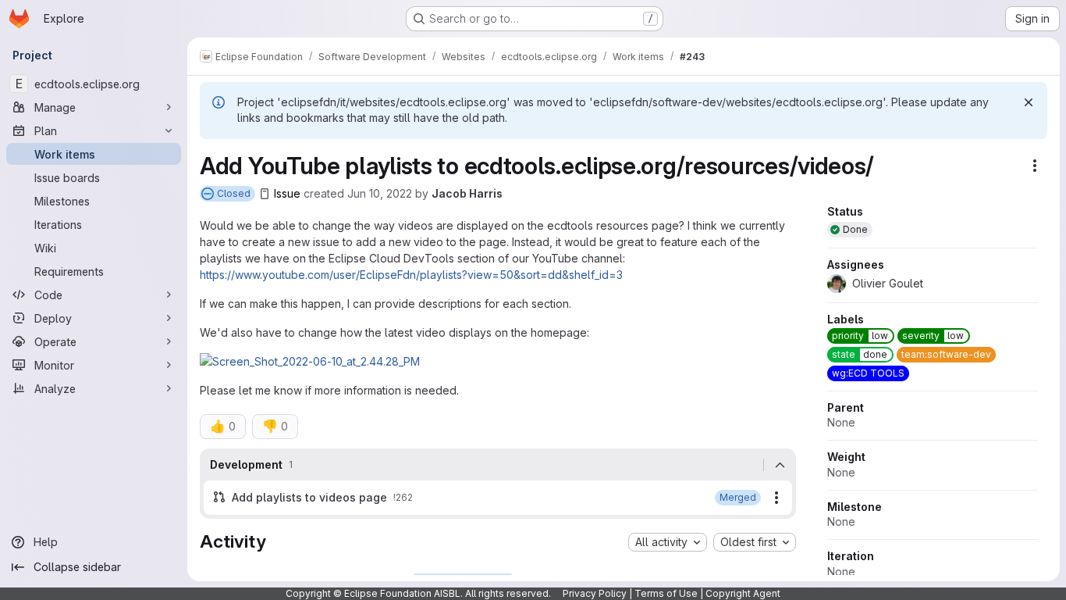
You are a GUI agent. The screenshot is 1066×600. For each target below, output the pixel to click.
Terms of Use (666, 593)
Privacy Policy (595, 593)
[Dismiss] (1028, 102)
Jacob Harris (467, 193)
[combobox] (667, 542)
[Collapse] (779, 464)
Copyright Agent (742, 593)
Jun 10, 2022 (379, 193)
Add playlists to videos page (309, 497)
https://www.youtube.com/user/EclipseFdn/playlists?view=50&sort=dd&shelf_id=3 (411, 274)
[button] (310, 361)
